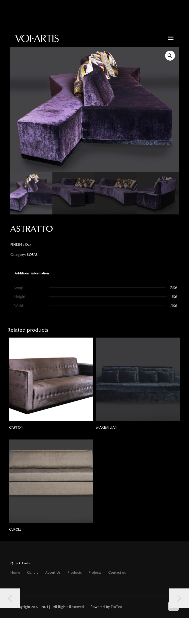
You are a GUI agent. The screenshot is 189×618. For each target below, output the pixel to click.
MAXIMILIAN (106, 427)
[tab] (31, 273)
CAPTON (16, 427)
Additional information (32, 273)
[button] (170, 56)
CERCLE (15, 529)
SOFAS (32, 254)
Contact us (117, 572)
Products (74, 572)
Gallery (32, 572)
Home (15, 572)
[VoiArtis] (37, 38)
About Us (53, 572)
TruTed (116, 606)
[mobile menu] (171, 38)
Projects (95, 572)
